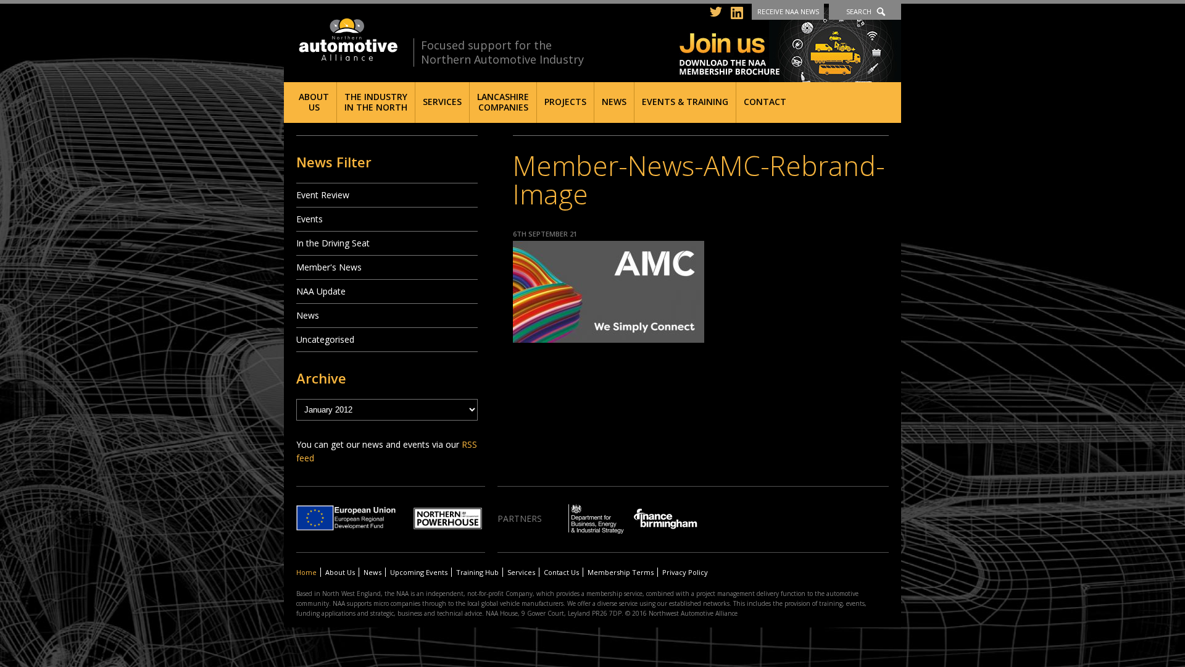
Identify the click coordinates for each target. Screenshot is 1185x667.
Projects (565, 101)
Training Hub (477, 572)
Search (858, 11)
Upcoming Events (418, 572)
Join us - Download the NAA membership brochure (790, 45)
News (614, 101)
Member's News (329, 267)
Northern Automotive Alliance (347, 40)
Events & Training (685, 101)
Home (306, 572)
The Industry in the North (375, 102)
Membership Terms (621, 572)
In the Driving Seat (333, 243)
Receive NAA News (788, 11)
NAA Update (321, 291)
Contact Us (561, 572)
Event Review (322, 195)
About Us (314, 102)
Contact (765, 101)
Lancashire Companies (503, 102)
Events (309, 219)
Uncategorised (325, 339)
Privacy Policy (685, 572)
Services (442, 101)
